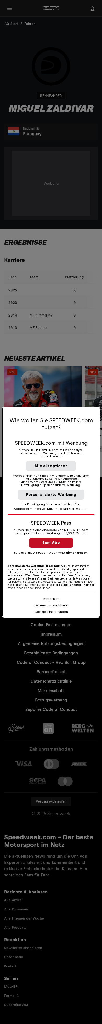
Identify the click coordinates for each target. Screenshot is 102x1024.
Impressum (51, 599)
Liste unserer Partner (77, 584)
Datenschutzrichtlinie (51, 605)
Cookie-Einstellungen (51, 612)
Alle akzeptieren (51, 466)
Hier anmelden (76, 552)
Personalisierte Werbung (51, 494)
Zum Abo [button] (51, 542)
